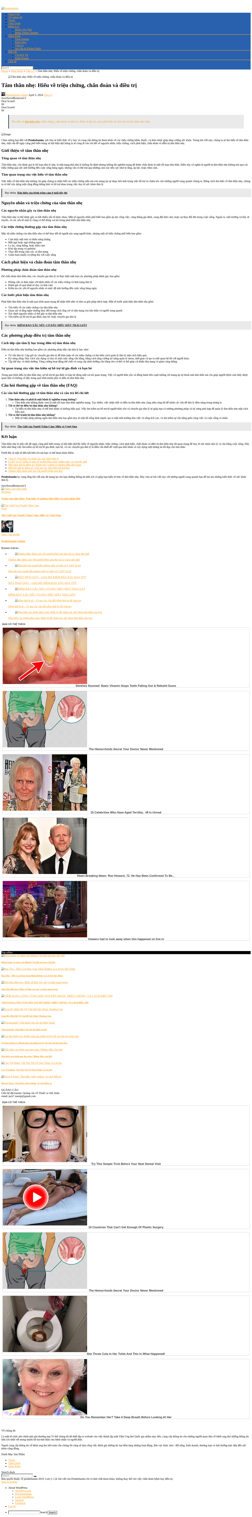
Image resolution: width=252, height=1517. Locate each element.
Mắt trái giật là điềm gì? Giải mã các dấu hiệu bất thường (39, 467)
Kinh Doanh (22, 58)
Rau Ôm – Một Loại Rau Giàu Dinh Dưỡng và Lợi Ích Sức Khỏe (32, 975)
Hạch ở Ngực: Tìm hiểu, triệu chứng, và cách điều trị (26, 1083)
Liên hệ (12, 61)
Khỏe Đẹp (20, 42)
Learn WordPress (24, 1497)
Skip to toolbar (9, 1481)
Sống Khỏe (14, 36)
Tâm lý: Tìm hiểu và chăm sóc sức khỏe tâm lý (33, 458)
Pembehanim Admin (16, 95)
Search (43, 1512)
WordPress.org (23, 1490)
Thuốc (11, 20)
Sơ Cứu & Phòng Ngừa (28, 48)
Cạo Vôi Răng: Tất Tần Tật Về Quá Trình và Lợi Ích (26, 1070)
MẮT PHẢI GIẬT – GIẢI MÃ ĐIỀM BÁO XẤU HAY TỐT (42, 583)
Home (4, 71)
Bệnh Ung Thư (23, 29)
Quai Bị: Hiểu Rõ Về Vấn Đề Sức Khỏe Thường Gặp (26, 1016)
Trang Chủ (14, 14)
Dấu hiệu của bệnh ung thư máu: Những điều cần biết (26, 1056)
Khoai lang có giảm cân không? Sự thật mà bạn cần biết (28, 962)
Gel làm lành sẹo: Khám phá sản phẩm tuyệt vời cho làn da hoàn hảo (34, 1043)
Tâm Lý (19, 45)
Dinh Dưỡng (22, 39)
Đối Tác (12, 51)
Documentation (23, 1493)
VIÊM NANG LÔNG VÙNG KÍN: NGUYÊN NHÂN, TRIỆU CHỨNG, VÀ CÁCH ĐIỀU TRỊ (44, 1002)
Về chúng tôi (15, 17)
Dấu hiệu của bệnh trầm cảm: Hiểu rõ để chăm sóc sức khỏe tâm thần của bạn (50, 618)
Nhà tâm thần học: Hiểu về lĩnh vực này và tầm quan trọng (29, 989)
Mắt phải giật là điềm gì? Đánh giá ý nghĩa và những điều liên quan (44, 464)
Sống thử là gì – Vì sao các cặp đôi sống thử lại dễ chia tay (40, 606)
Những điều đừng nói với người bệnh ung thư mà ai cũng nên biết (44, 559)
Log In (12, 1506)
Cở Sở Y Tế (21, 55)
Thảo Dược (14, 23)
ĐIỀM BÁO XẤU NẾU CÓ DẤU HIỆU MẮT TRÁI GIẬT (42, 594)
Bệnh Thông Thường (26, 32)
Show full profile (10, 534)
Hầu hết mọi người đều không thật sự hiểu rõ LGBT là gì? (39, 571)
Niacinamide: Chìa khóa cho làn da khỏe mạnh (23, 1029)
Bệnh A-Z (13, 26)
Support (19, 1500)
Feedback (20, 1503)
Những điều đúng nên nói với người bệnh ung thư (35, 471)
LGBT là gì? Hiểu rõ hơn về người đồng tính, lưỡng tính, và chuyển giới (47, 461)
